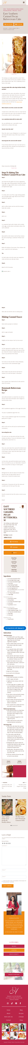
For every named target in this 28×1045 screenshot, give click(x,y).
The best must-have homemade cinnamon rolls (20, 818)
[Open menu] (24, 2)
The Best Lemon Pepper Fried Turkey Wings (21, 785)
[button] (14, 946)
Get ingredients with (11, 628)
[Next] (23, 811)
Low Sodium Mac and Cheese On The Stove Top (7, 785)
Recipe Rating (5, 841)
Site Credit (22, 1042)
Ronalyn (5, 28)
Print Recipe (19, 24)
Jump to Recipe (9, 24)
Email (4, 876)
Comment (4, 845)
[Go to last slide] (4, 811)
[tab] (12, 825)
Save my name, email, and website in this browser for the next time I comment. (14, 881)
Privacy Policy (17, 1042)
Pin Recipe (15, 547)
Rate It (14, 552)
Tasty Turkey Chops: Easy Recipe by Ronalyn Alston (6, 819)
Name (4, 870)
